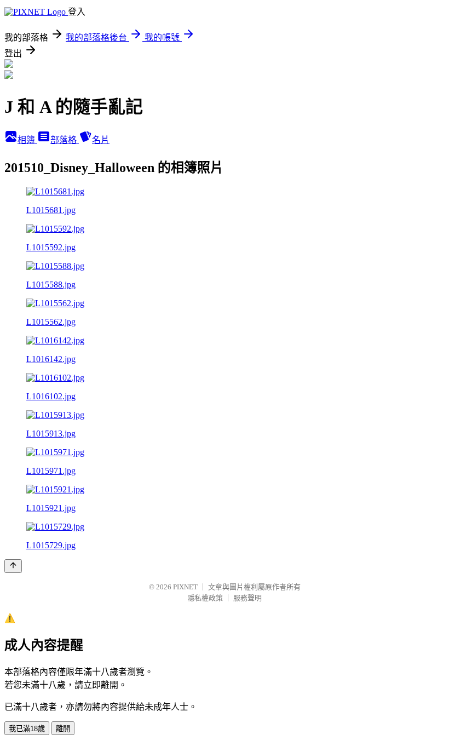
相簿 (27, 140)
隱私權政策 (205, 598)
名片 (101, 140)
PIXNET (185, 587)
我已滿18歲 (27, 729)
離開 (63, 729)
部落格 (64, 140)
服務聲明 (247, 598)
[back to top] (13, 566)
